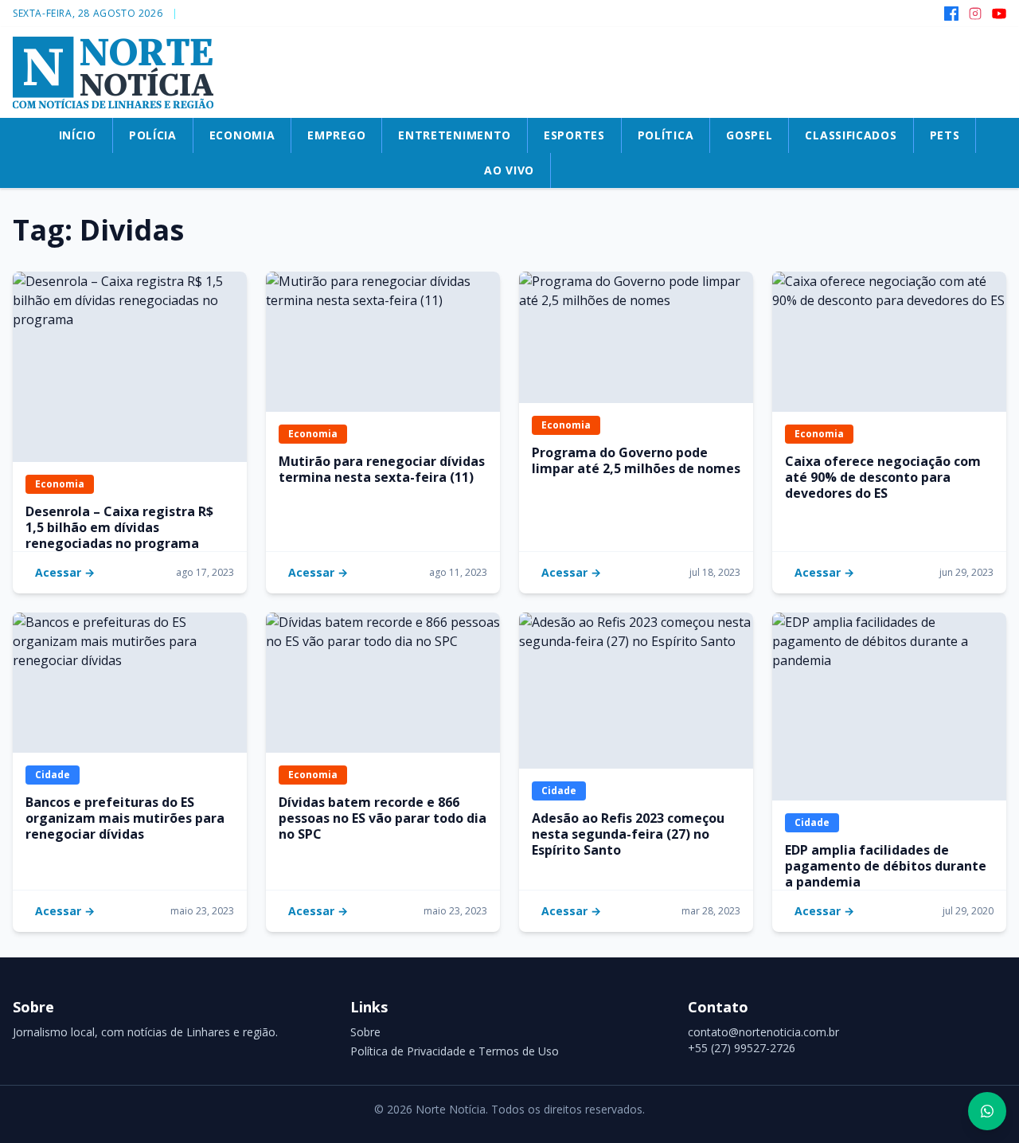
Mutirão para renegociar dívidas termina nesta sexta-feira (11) (382, 469)
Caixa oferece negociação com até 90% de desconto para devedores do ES (883, 477)
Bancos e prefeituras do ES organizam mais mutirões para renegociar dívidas (124, 818)
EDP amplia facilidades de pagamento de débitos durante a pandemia (885, 866)
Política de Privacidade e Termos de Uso (454, 1051)
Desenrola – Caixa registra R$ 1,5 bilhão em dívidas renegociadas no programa (119, 527)
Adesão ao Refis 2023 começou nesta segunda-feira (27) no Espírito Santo (628, 834)
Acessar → (65, 572)
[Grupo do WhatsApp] (987, 1111)
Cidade (52, 774)
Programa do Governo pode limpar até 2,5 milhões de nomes (636, 460)
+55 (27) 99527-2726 (741, 1047)
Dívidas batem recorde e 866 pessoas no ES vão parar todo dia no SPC (382, 818)
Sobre (365, 1031)
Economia (59, 484)
